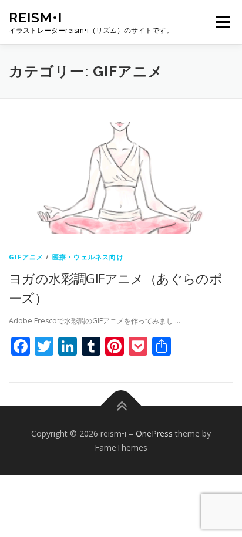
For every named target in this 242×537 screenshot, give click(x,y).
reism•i (35, 17)
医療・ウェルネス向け (88, 256)
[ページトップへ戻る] (121, 406)
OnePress (154, 433)
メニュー (223, 22)
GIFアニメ (26, 256)
